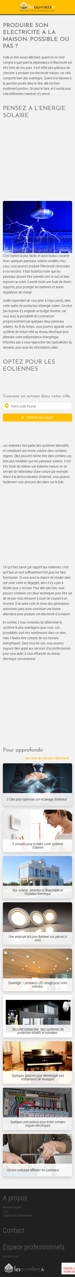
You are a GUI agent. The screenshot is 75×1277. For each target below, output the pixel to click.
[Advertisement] (37, 161)
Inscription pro (11, 1256)
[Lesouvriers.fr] (37, 7)
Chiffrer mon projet (40, 417)
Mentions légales (12, 1207)
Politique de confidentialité (17, 1215)
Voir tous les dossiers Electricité (47, 758)
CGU (5, 1211)
